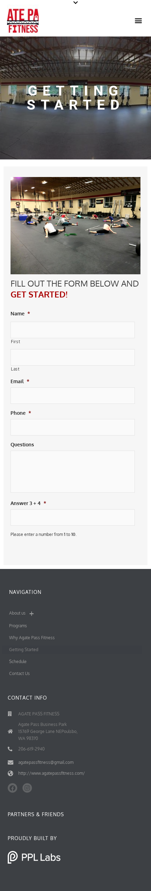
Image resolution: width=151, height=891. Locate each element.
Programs (18, 625)
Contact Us (19, 673)
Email (20, 381)
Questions (22, 444)
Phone (21, 413)
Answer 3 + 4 (28, 503)
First (15, 341)
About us (17, 613)
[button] (75, 3)
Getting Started (23, 649)
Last (15, 369)
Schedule (18, 661)
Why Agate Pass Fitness (32, 637)
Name (20, 313)
